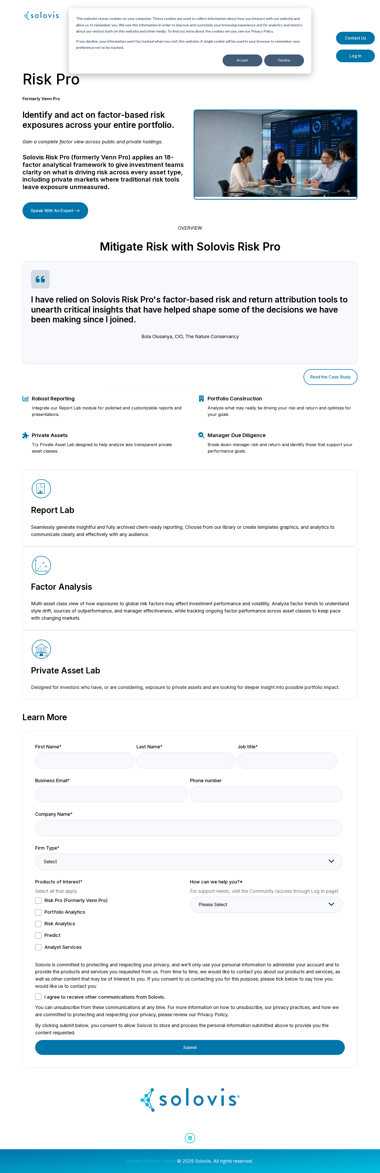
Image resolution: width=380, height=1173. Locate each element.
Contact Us (355, 38)
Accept (242, 60)
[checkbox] (111, 924)
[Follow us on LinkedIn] (190, 1138)
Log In (355, 55)
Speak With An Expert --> (55, 210)
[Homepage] (41, 16)
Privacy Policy (142, 1161)
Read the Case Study (330, 376)
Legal (167, 1161)
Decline (284, 60)
